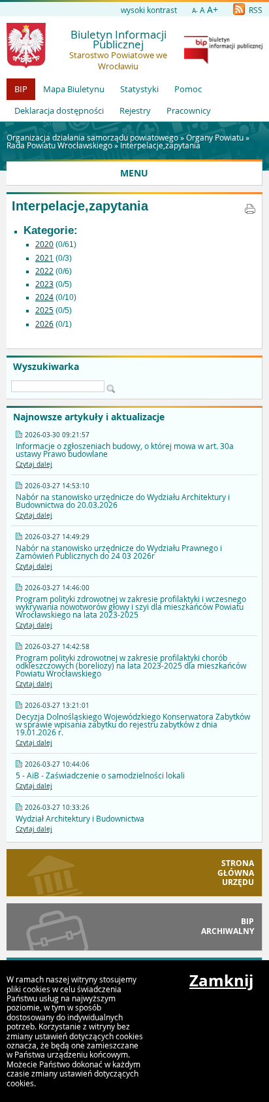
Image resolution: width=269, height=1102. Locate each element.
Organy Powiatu (215, 137)
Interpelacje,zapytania (160, 145)
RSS (254, 10)
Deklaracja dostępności (59, 110)
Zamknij (221, 980)
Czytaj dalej (34, 464)
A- (195, 11)
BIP (20, 89)
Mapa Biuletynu (73, 89)
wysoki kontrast (149, 10)
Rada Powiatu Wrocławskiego (59, 145)
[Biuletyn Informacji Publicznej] (223, 61)
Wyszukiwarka (46, 366)
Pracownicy (188, 110)
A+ (212, 9)
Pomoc (188, 89)
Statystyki (139, 89)
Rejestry (135, 110)
